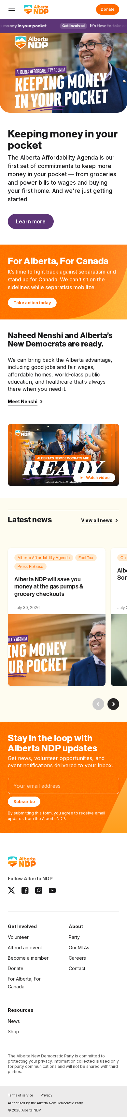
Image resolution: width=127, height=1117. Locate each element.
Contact (77, 968)
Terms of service (20, 1095)
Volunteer (18, 937)
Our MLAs (79, 947)
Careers (77, 958)
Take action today (32, 302)
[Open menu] (12, 9)
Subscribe (24, 801)
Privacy (46, 1095)
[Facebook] (25, 890)
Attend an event (25, 947)
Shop (13, 1031)
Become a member (28, 958)
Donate (108, 9)
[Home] (36, 9)
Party (74, 937)
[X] (11, 890)
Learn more (31, 221)
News (14, 1021)
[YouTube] (52, 890)
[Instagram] (38, 890)
